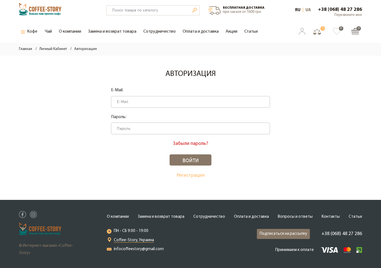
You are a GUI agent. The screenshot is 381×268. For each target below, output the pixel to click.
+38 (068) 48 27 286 (340, 9)
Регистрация (190, 175)
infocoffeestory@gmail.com (139, 249)
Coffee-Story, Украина (134, 240)
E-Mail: (117, 90)
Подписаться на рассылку (283, 234)
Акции (231, 31)
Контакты (331, 217)
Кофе (32, 32)
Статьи (251, 31)
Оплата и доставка (201, 31)
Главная (25, 49)
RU (297, 10)
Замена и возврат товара (112, 31)
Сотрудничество (159, 31)
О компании (70, 31)
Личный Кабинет (53, 49)
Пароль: (118, 117)
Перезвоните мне (348, 15)
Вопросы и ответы (295, 217)
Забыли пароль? (190, 143)
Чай (48, 31)
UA (308, 10)
